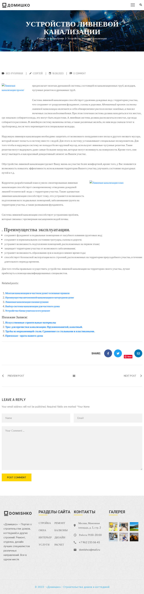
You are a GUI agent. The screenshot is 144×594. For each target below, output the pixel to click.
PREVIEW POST (16, 375)
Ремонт (59, 523)
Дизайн (59, 537)
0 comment (79, 73)
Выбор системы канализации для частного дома (32, 306)
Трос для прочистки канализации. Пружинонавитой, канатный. (44, 326)
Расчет (59, 544)
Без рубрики (57, 38)
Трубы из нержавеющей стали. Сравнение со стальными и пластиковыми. (50, 331)
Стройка (45, 523)
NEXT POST (130, 375)
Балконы (61, 530)
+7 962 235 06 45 (89, 542)
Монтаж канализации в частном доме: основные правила (37, 293)
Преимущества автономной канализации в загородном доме (39, 297)
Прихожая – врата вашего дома (24, 335)
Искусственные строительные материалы (30, 322)
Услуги (44, 544)
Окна (42, 530)
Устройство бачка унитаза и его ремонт (27, 310)
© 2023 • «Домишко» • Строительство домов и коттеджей (72, 587)
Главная (41, 38)
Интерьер (45, 537)
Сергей (38, 73)
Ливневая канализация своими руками (26, 301)
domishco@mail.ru (89, 549)
